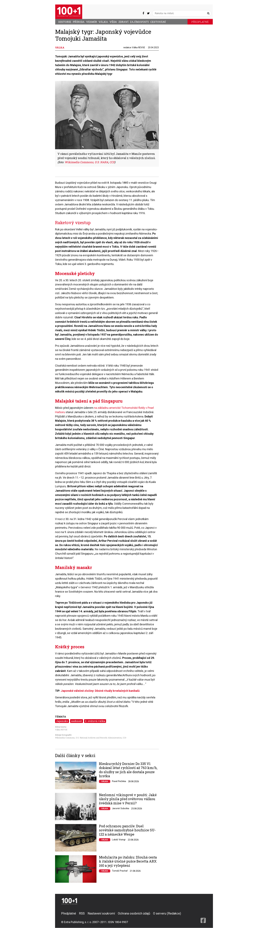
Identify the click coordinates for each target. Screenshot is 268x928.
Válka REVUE (61, 729)
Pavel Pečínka (119, 781)
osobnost (76, 721)
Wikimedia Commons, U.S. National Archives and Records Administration (88, 737)
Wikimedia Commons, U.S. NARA (86, 162)
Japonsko (62, 721)
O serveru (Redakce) (167, 913)
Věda (113, 22)
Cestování (158, 22)
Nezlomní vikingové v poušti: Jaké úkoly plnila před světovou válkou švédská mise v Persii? (128, 799)
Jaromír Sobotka (120, 808)
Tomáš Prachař (120, 870)
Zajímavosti (139, 22)
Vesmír (91, 22)
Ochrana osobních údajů (134, 913)
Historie (64, 22)
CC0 (111, 162)
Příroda (79, 22)
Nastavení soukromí (101, 913)
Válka (103, 22)
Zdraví (123, 22)
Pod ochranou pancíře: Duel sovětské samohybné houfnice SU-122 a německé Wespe (127, 830)
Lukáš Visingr (119, 839)
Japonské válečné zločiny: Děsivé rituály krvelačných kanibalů (100, 690)
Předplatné (200, 22)
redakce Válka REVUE (134, 47)
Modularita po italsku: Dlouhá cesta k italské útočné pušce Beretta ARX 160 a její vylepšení (128, 861)
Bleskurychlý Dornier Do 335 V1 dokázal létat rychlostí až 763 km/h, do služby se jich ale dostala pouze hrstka (128, 770)
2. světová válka (95, 721)
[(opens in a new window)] (143, 13)
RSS (82, 913)
